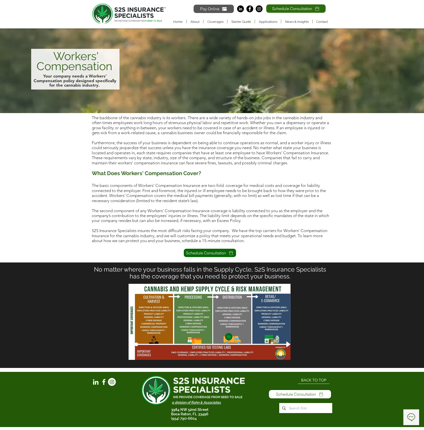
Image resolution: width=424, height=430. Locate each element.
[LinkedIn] (240, 8)
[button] (215, 21)
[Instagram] (259, 8)
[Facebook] (249, 8)
